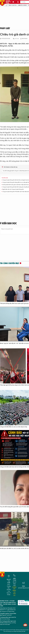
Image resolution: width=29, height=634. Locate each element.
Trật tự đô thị (12, 5)
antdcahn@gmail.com (23, 588)
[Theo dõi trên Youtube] (13, 2)
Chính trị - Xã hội (22, 5)
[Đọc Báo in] (18, 2)
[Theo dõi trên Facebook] (11, 2)
